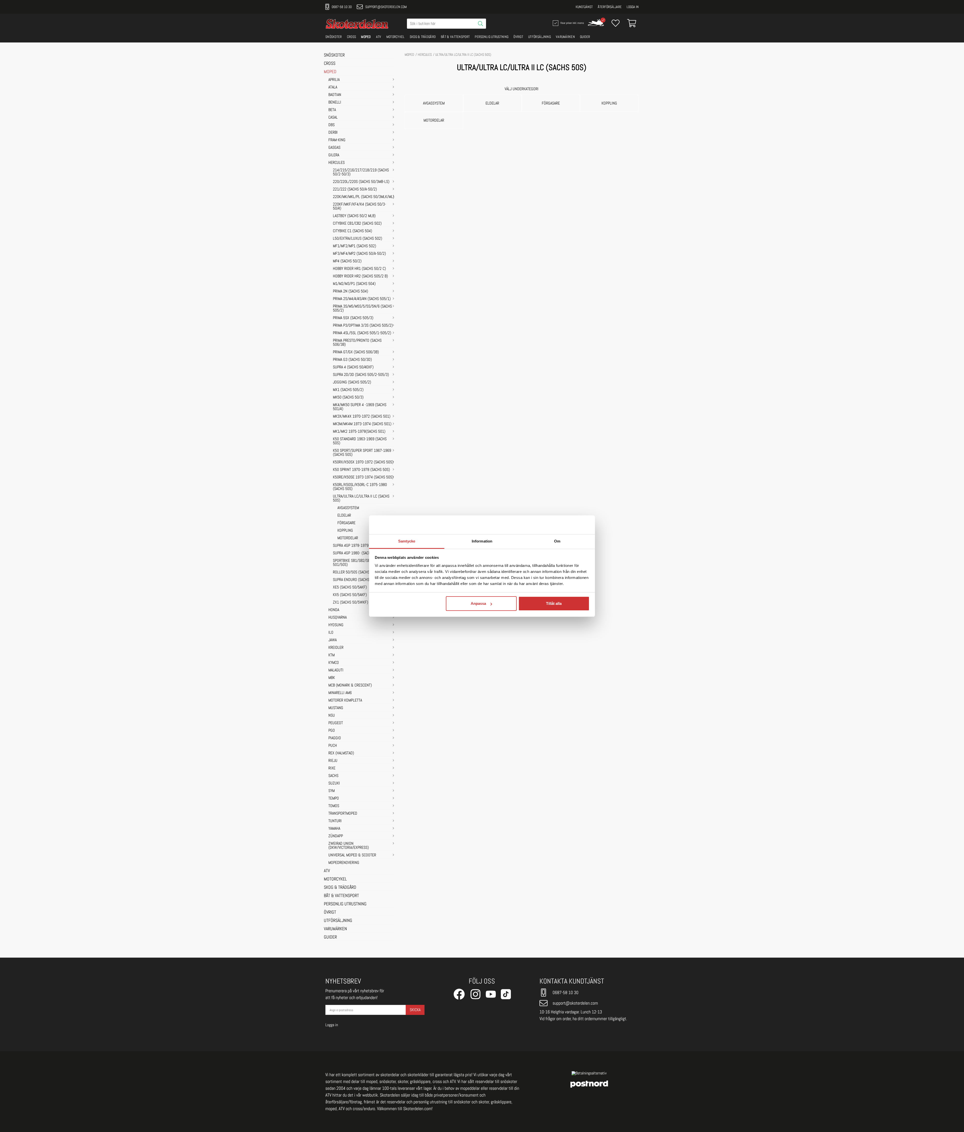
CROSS (351, 36)
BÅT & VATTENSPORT (455, 36)
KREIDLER (335, 648)
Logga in (633, 7)
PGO (331, 730)
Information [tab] (482, 541)
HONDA (333, 610)
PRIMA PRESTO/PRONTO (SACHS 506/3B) (357, 342)
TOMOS (333, 806)
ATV (378, 36)
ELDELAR (344, 515)
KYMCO (333, 663)
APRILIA (334, 80)
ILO (330, 632)
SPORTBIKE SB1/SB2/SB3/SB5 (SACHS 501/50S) (362, 563)
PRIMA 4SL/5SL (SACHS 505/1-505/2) (362, 333)
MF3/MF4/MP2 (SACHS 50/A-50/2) (359, 254)
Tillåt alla (554, 603)
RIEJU (332, 761)
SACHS (333, 776)
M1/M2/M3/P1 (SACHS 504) (354, 284)
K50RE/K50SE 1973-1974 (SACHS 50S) (363, 477)
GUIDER (585, 36)
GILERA (333, 155)
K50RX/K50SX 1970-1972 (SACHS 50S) (363, 462)
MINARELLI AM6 (340, 693)
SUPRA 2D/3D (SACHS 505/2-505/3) (361, 375)
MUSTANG (335, 708)
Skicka (415, 1009)
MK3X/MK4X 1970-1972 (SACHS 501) (361, 416)
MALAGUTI (335, 670)
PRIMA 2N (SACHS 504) (350, 291)
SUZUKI (334, 783)
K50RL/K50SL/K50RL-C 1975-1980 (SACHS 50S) (360, 487)
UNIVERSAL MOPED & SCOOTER (352, 855)
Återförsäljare (610, 7)
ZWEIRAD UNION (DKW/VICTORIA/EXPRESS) (348, 846)
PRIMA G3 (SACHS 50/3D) (352, 360)
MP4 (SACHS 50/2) (347, 261)
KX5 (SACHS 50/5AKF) (350, 595)
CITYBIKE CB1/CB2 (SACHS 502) (357, 223)
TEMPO (333, 798)
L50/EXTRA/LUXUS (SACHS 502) (357, 238)
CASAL (333, 117)
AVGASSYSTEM (348, 508)
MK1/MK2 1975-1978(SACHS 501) (359, 431)
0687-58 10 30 (342, 7)
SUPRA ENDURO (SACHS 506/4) (357, 580)
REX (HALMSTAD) (341, 753)
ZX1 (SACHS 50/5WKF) (350, 602)
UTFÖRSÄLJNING (539, 36)
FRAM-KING (336, 140)
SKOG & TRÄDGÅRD (423, 36)
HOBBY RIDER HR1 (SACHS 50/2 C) (359, 269)
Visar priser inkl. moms (571, 22)
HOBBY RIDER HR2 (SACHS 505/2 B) (360, 276)
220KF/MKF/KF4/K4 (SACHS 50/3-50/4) (359, 206)
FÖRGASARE (346, 523)
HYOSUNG (335, 625)
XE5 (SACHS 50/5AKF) (350, 587)
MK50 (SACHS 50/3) (348, 397)
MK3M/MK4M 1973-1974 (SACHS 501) (362, 424)
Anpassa (478, 603)
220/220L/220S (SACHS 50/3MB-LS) (361, 182)
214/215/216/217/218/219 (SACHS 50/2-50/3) (361, 172)
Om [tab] (557, 541)
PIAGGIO (334, 738)
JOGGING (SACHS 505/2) (352, 382)
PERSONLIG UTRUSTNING (491, 36)
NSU (331, 715)
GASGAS (334, 147)
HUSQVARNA (337, 617)
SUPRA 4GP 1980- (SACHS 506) (357, 553)
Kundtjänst (584, 7)
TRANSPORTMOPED (342, 813)
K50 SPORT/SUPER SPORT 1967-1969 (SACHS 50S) (362, 453)
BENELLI (334, 102)
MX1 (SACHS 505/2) (348, 390)
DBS (331, 125)
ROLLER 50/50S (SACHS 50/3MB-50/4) (362, 572)
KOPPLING (345, 530)
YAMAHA (334, 828)
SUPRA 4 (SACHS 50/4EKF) (353, 367)
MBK (331, 678)
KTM (331, 655)
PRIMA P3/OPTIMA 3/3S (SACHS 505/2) (363, 325)
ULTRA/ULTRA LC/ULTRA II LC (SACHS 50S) (361, 498)
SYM (331, 791)
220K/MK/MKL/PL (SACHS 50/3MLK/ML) (363, 197)
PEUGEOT (335, 723)
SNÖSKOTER (333, 36)
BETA (332, 110)
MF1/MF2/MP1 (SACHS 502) (354, 246)
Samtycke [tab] (406, 541)
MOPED (366, 36)
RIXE (331, 768)
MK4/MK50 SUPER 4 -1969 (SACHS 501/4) (359, 407)
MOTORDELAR (347, 538)
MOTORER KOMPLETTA (345, 700)
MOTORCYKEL (395, 36)
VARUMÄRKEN (565, 36)
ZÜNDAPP (335, 836)
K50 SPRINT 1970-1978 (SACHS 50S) (361, 470)
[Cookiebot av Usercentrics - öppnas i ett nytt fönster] (567, 524)
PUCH (332, 746)
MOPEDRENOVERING (343, 863)
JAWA (332, 640)
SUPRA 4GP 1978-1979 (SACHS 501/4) (362, 546)
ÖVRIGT (518, 36)
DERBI (333, 132)
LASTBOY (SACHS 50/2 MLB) (354, 216)
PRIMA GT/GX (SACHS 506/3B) (356, 352)
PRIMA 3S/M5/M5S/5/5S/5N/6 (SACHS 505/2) (362, 308)
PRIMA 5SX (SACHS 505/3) (353, 318)
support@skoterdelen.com (386, 7)
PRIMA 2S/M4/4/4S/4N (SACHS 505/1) (362, 299)
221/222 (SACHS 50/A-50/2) (355, 189)
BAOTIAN (334, 95)
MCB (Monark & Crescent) (350, 685)
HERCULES (336, 163)
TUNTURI (335, 821)
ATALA (332, 87)
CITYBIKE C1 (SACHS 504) (352, 231)
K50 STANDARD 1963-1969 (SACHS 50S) (360, 441)
